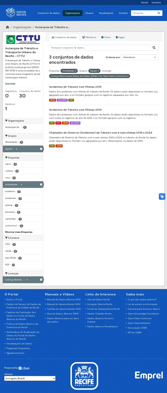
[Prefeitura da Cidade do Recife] (84, 375)
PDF (58, 123)
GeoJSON (62, 100)
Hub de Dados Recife (98, 299)
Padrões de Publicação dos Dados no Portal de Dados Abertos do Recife (21, 316)
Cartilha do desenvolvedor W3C (64, 308)
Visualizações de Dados (19, 343)
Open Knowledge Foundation (143, 313)
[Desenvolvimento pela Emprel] (149, 375)
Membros (90, 37)
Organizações (72, 13)
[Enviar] (159, 13)
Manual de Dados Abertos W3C (64, 299)
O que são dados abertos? (142, 299)
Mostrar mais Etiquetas (18, 231)
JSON (52, 100)
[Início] (7, 27)
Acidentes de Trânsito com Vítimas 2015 (75, 86)
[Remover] (75, 71)
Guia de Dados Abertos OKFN (63, 313)
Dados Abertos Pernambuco (102, 326)
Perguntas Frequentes (18, 348)
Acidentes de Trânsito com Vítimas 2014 (75, 109)
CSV (71, 100)
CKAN (24, 368)
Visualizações (106, 13)
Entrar (144, 2)
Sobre (107, 37)
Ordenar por (113, 57)
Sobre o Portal (14, 299)
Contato (156, 2)
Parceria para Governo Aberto (144, 308)
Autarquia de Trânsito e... (52, 27)
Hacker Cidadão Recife (99, 313)
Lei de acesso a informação (143, 304)
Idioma (8, 374)
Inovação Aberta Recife (99, 304)
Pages (121, 37)
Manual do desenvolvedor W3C (64, 304)
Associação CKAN (137, 327)
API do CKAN (134, 332)
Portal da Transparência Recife (103, 308)
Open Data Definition (139, 323)
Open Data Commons (140, 318)
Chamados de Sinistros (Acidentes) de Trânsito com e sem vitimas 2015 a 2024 (100, 132)
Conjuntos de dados (49, 13)
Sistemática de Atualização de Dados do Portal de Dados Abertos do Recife (23, 335)
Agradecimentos (15, 353)
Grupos (89, 13)
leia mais (10, 83)
